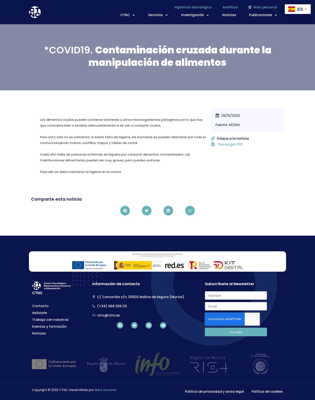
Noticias (229, 15)
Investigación (192, 15)
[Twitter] (134, 325)
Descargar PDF (230, 144)
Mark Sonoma (105, 390)
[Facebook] (120, 325)
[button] (125, 210)
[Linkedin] (149, 325)
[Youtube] (163, 325)
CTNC (125, 15)
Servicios (155, 15)
